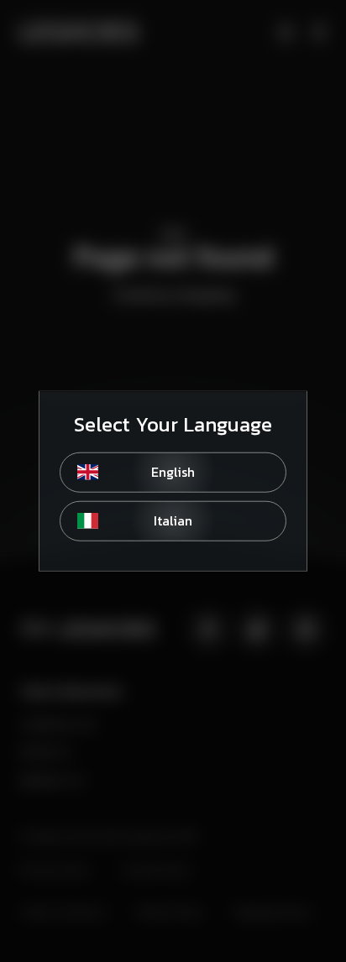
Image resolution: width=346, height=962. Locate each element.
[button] (173, 472)
